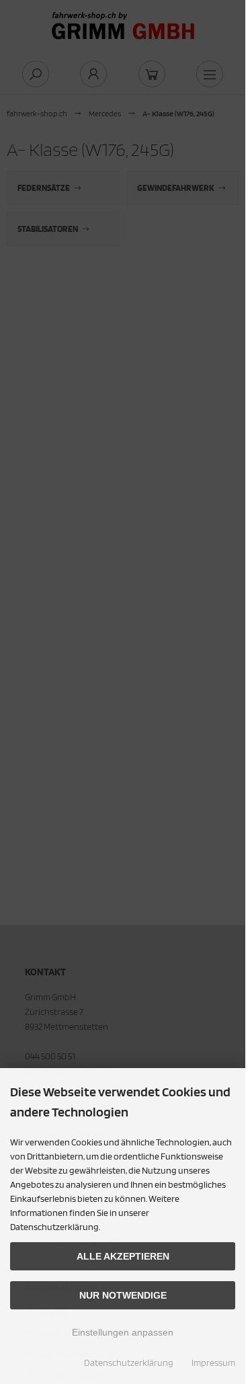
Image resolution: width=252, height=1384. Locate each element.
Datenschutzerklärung (128, 1362)
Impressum (213, 1362)
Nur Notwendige (123, 1295)
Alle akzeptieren (123, 1256)
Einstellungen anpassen (122, 1332)
